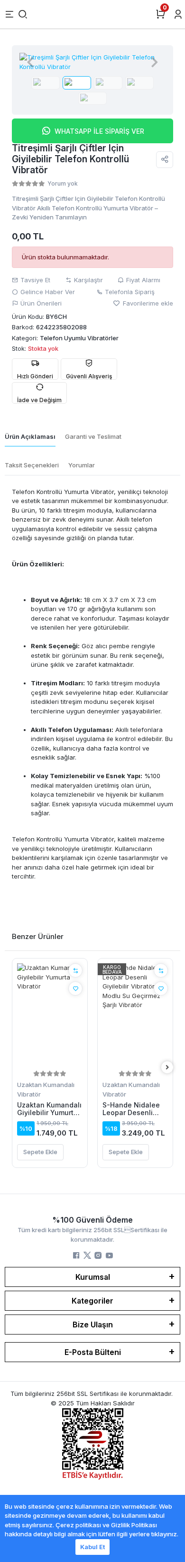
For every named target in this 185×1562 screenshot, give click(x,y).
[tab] (30, 437)
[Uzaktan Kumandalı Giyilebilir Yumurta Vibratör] (50, 1015)
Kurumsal (92, 1277)
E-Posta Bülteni (93, 1352)
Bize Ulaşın (93, 1324)
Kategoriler (92, 1300)
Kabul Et (92, 1547)
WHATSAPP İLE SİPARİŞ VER (99, 131)
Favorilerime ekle (147, 303)
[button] (30, 62)
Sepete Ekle (40, 1152)
